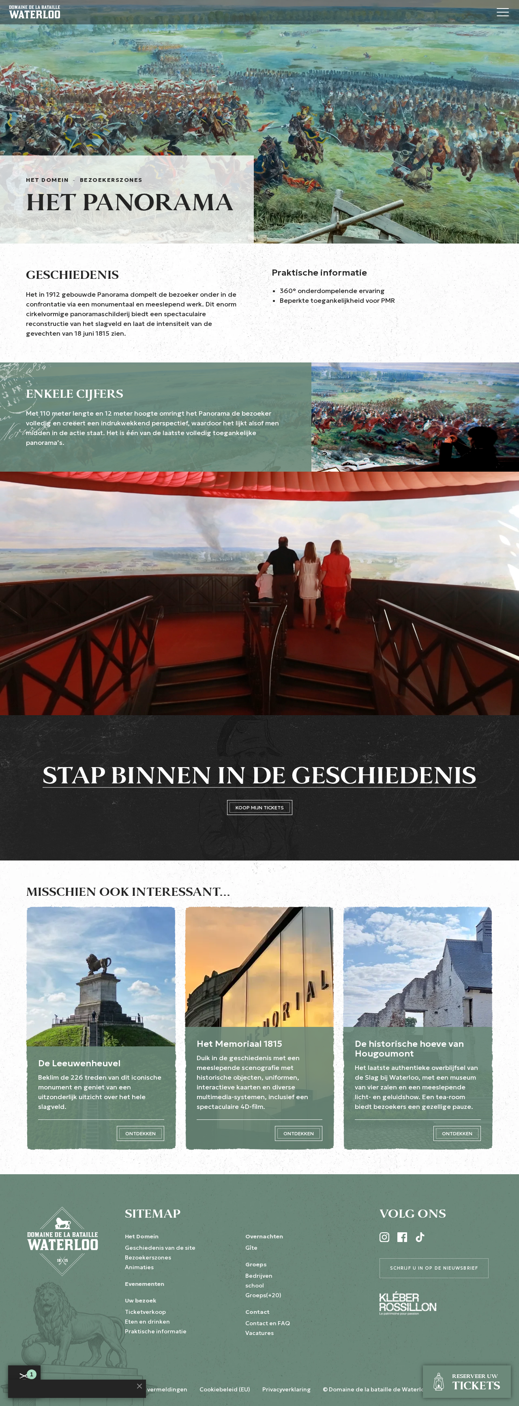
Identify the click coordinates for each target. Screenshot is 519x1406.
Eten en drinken (147, 1321)
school (254, 1285)
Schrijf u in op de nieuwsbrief (434, 1268)
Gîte (251, 1247)
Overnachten (264, 1236)
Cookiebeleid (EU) (224, 1389)
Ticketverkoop (145, 1311)
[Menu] (503, 12)
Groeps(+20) (263, 1295)
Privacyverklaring (286, 1389)
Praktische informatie (156, 1331)
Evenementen (144, 1283)
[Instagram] (384, 1237)
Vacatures (259, 1333)
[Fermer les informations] (139, 1386)
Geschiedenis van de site (160, 1247)
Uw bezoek (140, 1300)
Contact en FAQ (267, 1323)
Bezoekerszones (111, 179)
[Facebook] (402, 1237)
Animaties (139, 1267)
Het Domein (47, 179)
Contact (257, 1311)
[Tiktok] (420, 1237)
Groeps (256, 1264)
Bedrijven (258, 1275)
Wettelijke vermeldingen (151, 1389)
